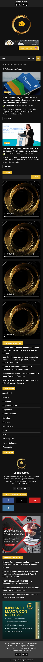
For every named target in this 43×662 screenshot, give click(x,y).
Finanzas (7, 143)
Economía (7, 92)
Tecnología (7, 447)
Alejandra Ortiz (11, 105)
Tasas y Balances (9, 443)
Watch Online (38, 58)
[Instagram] (18, 488)
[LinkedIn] (28, 488)
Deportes (6, 397)
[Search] (33, 58)
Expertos (6, 418)
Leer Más (7, 118)
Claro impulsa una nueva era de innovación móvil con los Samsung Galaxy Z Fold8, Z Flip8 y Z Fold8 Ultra (20, 360)
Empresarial (7, 410)
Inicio (7, 643)
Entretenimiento (9, 414)
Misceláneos (7, 426)
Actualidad (7, 393)
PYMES (5, 430)
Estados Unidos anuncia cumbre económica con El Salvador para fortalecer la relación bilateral (20, 350)
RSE (4, 435)
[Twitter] (21, 488)
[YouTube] (24, 488)
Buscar (7, 173)
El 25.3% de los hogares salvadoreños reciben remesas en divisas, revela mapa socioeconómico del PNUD (21, 83)
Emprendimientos (9, 405)
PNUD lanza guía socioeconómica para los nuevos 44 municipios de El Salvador (21, 134)
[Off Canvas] (3, 58)
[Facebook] (14, 488)
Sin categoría (8, 439)
